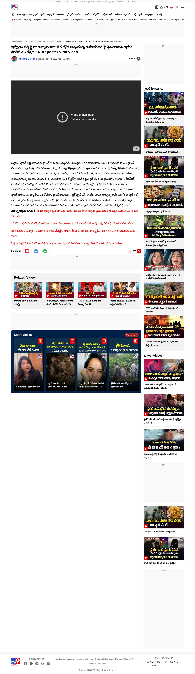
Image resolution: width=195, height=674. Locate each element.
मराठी (82, 2)
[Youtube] (27, 251)
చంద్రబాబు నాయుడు (148, 19)
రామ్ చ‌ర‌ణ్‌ (133, 19)
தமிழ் (111, 2)
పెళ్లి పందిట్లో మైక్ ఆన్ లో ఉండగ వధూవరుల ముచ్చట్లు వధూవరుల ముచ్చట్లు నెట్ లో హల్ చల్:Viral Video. (67, 243)
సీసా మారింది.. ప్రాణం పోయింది (28, 387)
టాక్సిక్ (45, 19)
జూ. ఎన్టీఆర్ (122, 19)
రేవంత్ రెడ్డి (162, 19)
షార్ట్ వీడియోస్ (107, 14)
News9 (58, 2)
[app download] (156, 7)
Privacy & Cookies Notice (126, 659)
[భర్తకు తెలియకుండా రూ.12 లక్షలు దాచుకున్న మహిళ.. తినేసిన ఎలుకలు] (60, 364)
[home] (12, 14)
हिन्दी (66, 2)
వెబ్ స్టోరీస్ (95, 14)
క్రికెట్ (42, 14)
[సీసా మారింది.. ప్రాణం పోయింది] (28, 364)
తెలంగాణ (60, 14)
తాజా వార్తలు (22, 14)
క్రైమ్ (140, 14)
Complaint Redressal (104, 659)
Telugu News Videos (33, 41)
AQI (166, 7)
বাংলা (98, 2)
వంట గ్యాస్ (90, 19)
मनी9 (127, 2)
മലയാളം (119, 2)
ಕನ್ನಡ (74, 2)
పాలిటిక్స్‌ (159, 14)
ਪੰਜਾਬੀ (104, 2)
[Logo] (14, 7)
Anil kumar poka (27, 59)
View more (130, 335)
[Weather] (161, 7)
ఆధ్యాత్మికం (149, 14)
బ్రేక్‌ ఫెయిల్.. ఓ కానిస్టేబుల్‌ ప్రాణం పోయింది (121, 385)
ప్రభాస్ (112, 19)
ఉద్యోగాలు (18, 19)
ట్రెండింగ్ (127, 14)
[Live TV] (170, 7)
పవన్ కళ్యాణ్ (174, 19)
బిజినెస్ (86, 14)
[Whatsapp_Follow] (44, 251)
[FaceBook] (25, 663)
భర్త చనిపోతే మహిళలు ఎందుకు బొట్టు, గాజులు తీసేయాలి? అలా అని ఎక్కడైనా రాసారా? (91, 385)
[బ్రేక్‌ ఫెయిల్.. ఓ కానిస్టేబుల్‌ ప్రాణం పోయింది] (123, 364)
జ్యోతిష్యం (27, 19)
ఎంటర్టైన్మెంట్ (33, 14)
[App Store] (173, 664)
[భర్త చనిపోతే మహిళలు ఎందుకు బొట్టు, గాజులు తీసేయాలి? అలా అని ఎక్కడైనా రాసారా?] (92, 364)
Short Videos (23, 334)
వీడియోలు (66, 19)
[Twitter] (31, 663)
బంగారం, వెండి (102, 19)
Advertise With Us (85, 659)
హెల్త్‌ (134, 14)
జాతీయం (118, 14)
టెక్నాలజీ (37, 19)
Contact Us (60, 659)
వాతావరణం (55, 19)
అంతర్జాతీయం (78, 19)
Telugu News (16, 41)
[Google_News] (36, 251)
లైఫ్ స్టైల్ (69, 14)
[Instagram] (36, 663)
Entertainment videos (53, 41)
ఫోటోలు (78, 14)
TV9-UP (135, 2)
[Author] (14, 59)
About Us (71, 659)
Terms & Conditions (97, 664)
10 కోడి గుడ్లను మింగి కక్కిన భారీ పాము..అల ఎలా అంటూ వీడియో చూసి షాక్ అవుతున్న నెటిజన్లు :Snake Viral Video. (73, 223)
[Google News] (48, 663)
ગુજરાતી (90, 2)
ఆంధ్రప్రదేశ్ (50, 14)
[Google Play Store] (154, 664)
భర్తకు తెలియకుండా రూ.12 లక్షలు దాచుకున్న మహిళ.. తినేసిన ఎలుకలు (58, 385)
